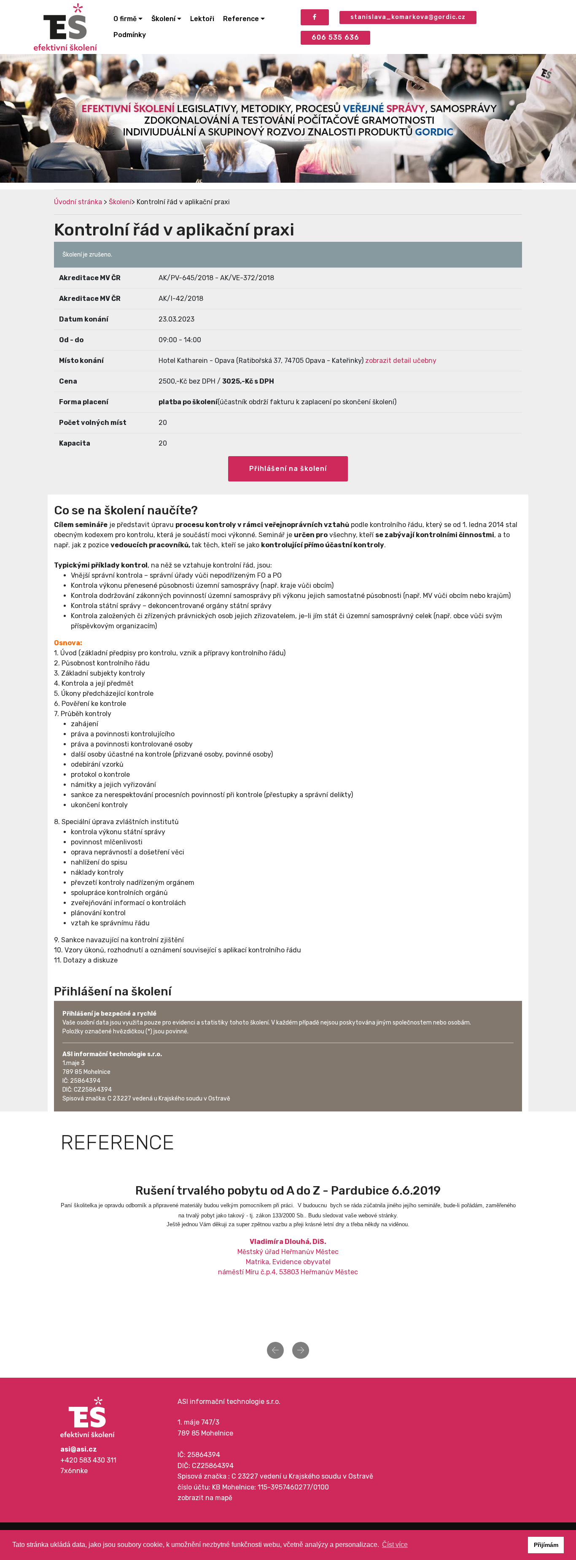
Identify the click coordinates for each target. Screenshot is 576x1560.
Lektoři (202, 19)
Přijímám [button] (546, 1544)
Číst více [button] (395, 1544)
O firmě (125, 19)
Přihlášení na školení (288, 469)
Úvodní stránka (78, 202)
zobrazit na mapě (205, 1498)
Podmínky (129, 35)
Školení (163, 19)
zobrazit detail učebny (400, 361)
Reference (241, 19)
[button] (275, 1350)
